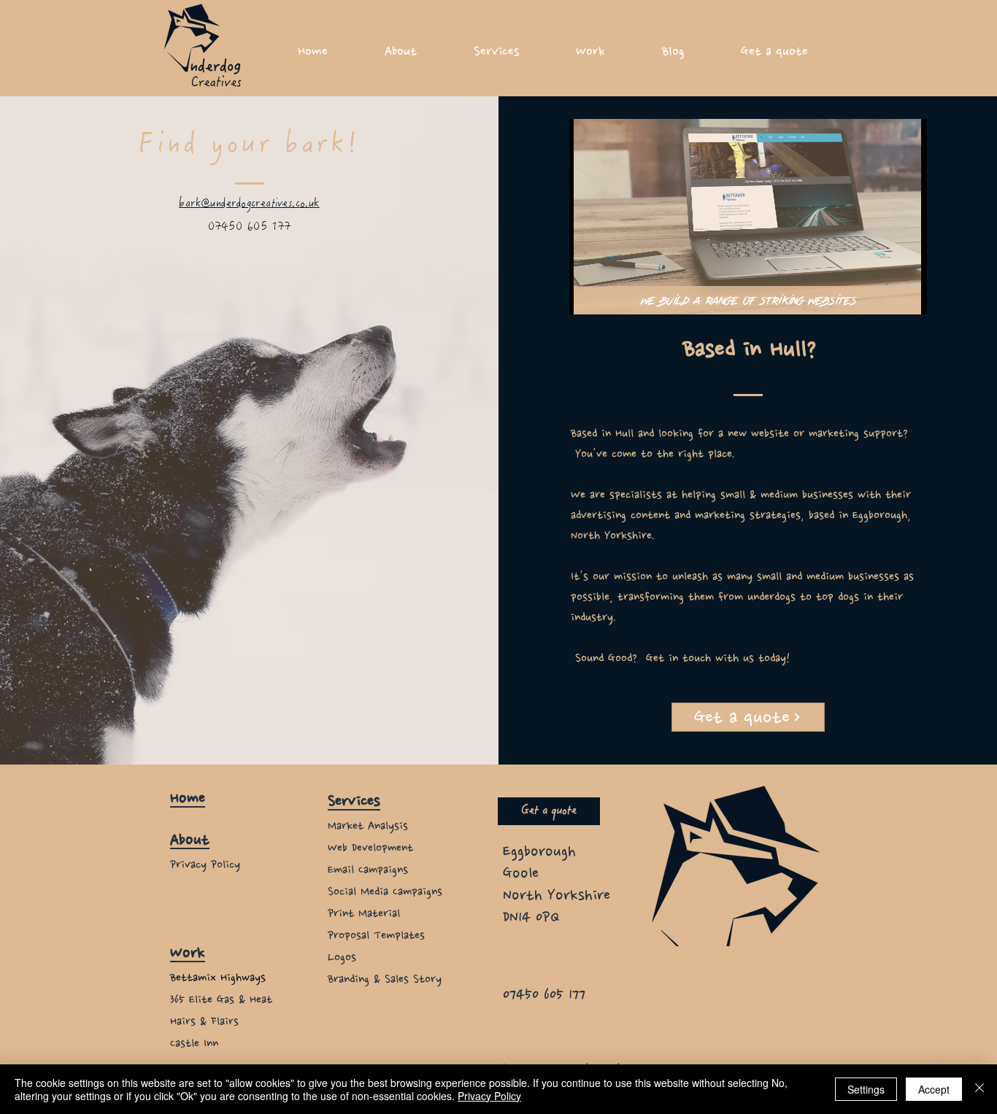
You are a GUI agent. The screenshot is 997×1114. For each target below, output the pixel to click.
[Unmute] (613, 294)
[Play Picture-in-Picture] (882, 294)
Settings (866, 1089)
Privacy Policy (489, 1095)
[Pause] (588, 294)
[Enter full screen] (907, 294)
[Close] (979, 1089)
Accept (934, 1089)
